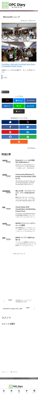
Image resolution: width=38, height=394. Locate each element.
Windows (6, 92)
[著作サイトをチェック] (10, 122)
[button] (19, 111)
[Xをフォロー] (27, 122)
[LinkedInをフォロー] (27, 132)
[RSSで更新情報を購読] (19, 142)
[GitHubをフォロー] (10, 137)
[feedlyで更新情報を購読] (27, 137)
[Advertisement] (19, 274)
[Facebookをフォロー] (10, 127)
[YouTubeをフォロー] (10, 132)
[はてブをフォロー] (27, 127)
